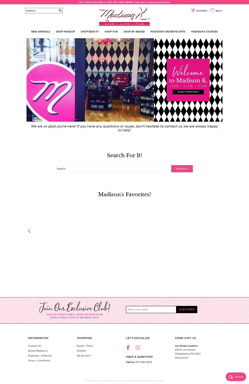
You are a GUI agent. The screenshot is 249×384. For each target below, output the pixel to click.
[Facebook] (129, 348)
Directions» (182, 358)
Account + (202, 11)
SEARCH (182, 169)
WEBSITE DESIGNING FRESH (152, 381)
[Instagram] (138, 348)
